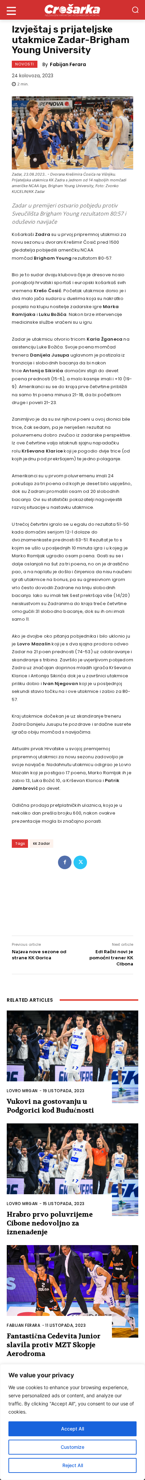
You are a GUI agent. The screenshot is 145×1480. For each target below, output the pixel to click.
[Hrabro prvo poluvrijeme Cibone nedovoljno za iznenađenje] (72, 1169)
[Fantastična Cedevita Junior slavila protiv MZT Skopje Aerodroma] (72, 1291)
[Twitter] (80, 862)
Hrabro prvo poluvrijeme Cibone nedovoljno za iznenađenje (50, 1223)
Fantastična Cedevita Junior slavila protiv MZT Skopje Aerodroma (53, 1345)
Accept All (72, 1429)
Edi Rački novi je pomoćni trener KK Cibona (111, 958)
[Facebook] (64, 862)
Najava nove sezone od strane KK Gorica (39, 955)
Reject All (72, 1465)
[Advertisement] (72, 898)
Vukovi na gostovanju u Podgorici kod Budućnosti (50, 1106)
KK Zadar (41, 843)
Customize (72, 1447)
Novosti (24, 64)
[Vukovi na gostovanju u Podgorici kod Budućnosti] (72, 1057)
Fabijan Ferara (68, 64)
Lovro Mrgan (22, 1091)
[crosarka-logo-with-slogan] (72, 10)
